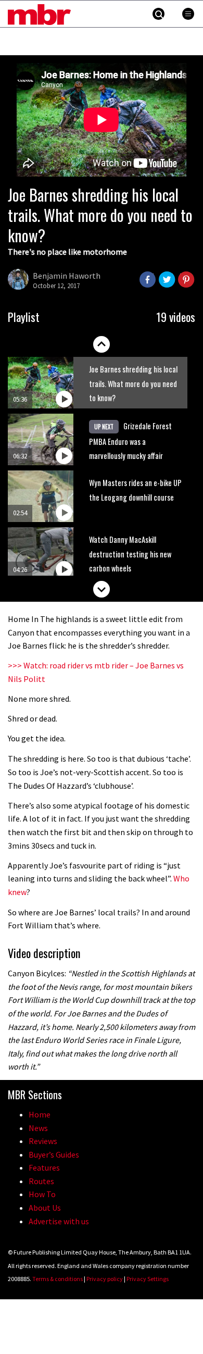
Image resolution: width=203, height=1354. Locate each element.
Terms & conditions (57, 1279)
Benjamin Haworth (66, 275)
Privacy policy (104, 1279)
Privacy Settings (147, 1279)
